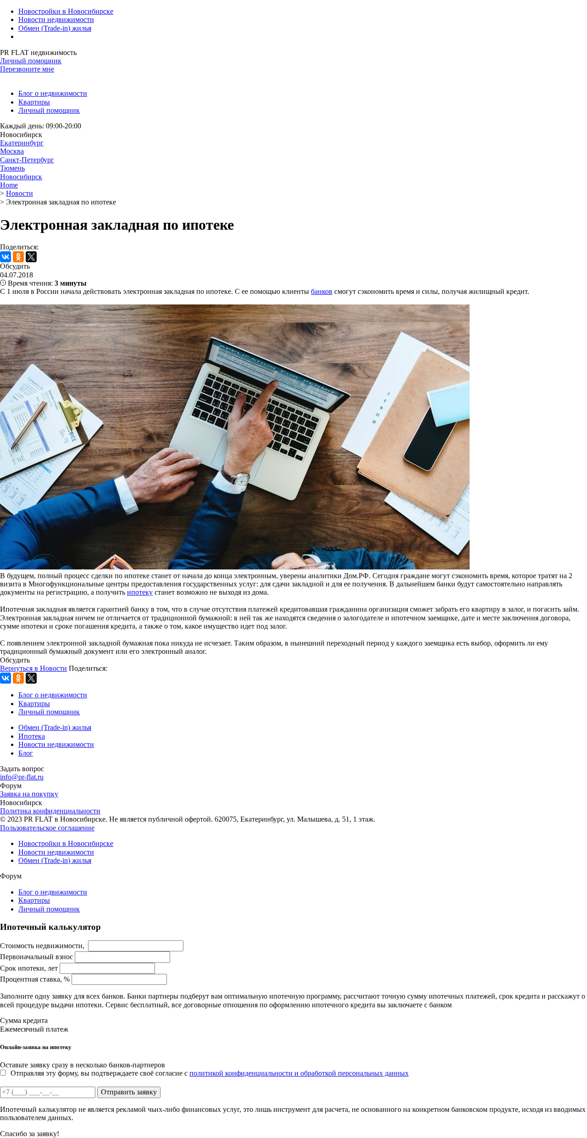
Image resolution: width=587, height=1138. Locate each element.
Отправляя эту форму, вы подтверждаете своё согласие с (210, 1073)
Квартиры (34, 102)
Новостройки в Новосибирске (65, 11)
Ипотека (31, 736)
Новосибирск (21, 177)
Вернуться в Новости (33, 668)
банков (321, 291)
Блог (25, 753)
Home (9, 185)
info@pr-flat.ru (22, 777)
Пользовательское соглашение (47, 828)
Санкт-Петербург (27, 160)
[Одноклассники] (18, 256)
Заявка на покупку (29, 794)
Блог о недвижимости (52, 93)
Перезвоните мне (27, 69)
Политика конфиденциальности (50, 811)
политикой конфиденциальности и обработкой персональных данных (299, 1073)
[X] (31, 256)
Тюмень (12, 168)
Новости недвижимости (56, 19)
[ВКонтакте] (5, 256)
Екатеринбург (22, 143)
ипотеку (140, 592)
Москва (12, 151)
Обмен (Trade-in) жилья (54, 28)
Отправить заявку (129, 1092)
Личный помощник (30, 61)
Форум (11, 786)
